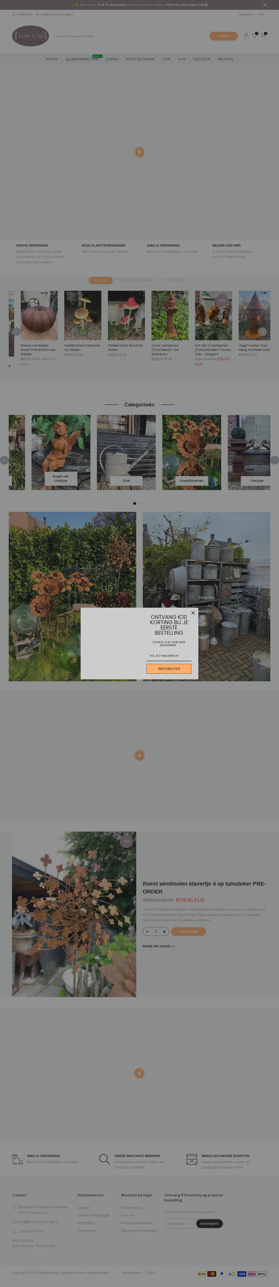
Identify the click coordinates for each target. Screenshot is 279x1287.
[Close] (193, 613)
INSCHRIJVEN (169, 668)
